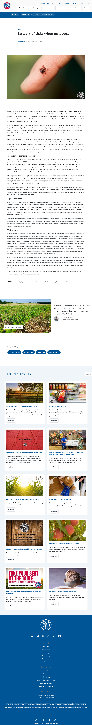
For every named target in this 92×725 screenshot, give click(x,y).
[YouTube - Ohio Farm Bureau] (53, 636)
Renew (67, 3)
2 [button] (6, 334)
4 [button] (10, 334)
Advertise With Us (46, 683)
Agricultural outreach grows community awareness (24, 453)
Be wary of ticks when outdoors (43, 14)
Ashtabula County (14, 352)
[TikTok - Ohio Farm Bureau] (59, 636)
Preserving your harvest (57, 406)
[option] (46, 316)
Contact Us (46, 671)
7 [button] (15, 334)
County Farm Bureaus (46, 686)
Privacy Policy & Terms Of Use (46, 680)
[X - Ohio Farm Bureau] (38, 636)
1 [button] (4, 334)
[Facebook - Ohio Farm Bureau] (32, 636)
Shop (86, 8)
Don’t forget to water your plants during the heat (23, 499)
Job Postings (46, 677)
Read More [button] (11, 420)
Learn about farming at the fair (60, 499)
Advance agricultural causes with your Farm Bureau (24, 549)
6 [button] (13, 334)
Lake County (41, 352)
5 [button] (12, 334)
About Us (21, 8)
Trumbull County (54, 352)
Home (15, 14)
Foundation (74, 8)
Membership (34, 8)
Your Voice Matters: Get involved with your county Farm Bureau (23, 593)
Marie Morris (21, 41)
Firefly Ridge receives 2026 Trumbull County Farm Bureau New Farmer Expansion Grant (66, 454)
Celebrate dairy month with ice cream (62, 592)
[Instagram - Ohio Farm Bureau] (48, 636)
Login (75, 3)
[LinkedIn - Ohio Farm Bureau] (43, 636)
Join (59, 3)
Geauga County (29, 352)
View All (88, 374)
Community (60, 8)
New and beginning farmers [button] (13, 327)
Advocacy (47, 8)
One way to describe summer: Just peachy (64, 544)
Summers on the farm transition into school (21, 406)
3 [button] (8, 334)
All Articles (25, 14)
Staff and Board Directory (46, 674)
